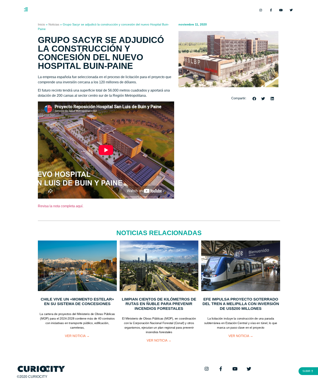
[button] (254, 98)
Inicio (41, 24)
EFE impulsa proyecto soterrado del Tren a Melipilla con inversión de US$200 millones (240, 304)
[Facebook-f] (271, 10)
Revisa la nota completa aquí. (60, 206)
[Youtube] (281, 10)
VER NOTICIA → (77, 336)
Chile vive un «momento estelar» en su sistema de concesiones (77, 301)
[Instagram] (261, 10)
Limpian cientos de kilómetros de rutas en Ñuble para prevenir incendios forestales (159, 304)
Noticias (53, 24)
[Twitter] (291, 10)
